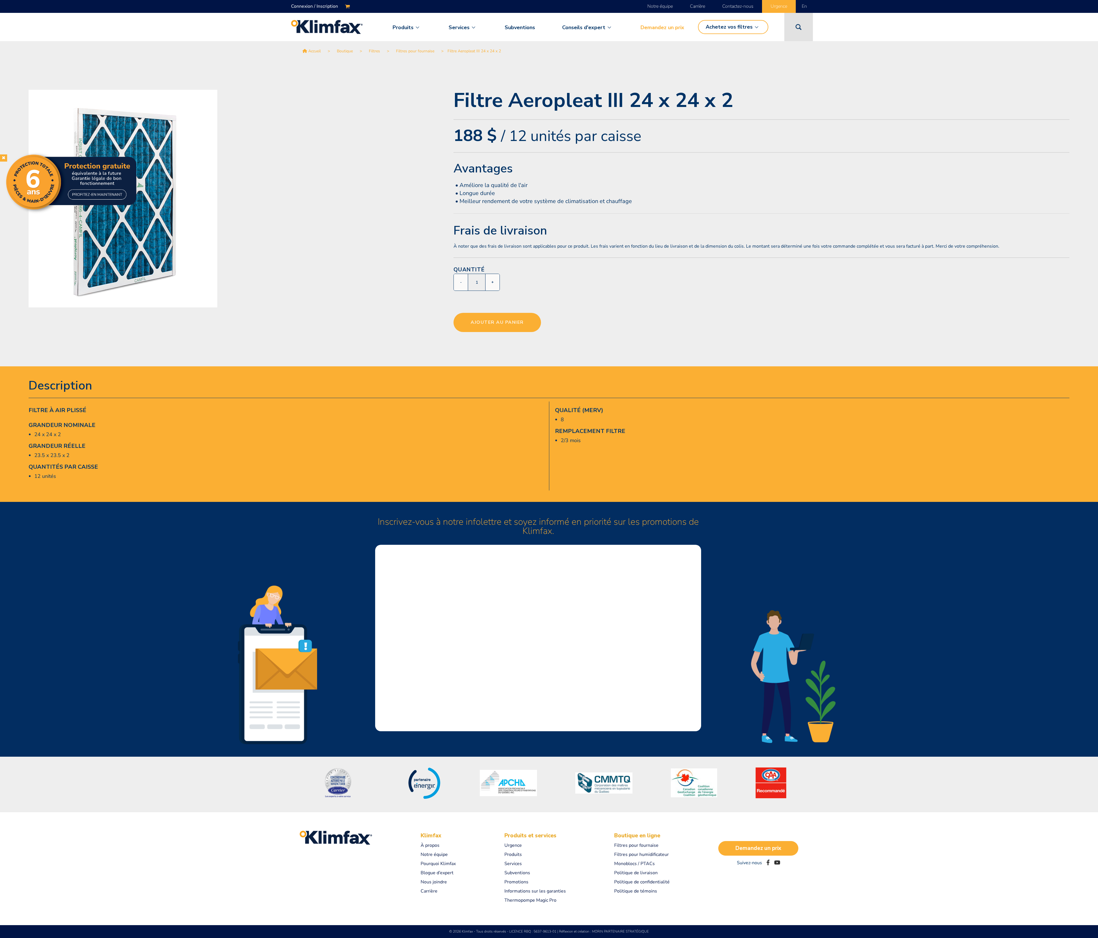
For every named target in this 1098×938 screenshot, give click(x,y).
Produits (403, 27)
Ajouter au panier (497, 322)
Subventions (520, 27)
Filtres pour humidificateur (641, 854)
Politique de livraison (636, 873)
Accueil (314, 51)
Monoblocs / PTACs (634, 864)
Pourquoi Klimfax (438, 864)
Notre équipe (660, 6)
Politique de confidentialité (642, 882)
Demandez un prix (662, 27)
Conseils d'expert (583, 27)
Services (459, 27)
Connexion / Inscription (314, 6)
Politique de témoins (635, 891)
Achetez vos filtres (729, 26)
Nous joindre (434, 882)
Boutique (345, 51)
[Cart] (347, 6)
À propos (430, 845)
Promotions (516, 882)
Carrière (697, 6)
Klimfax (431, 835)
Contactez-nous (737, 6)
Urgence (779, 6)
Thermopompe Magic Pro (530, 900)
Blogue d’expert (437, 873)
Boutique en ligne (637, 835)
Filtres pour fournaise (415, 51)
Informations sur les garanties (535, 891)
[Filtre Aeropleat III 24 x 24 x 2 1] (234, 198)
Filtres (374, 51)
